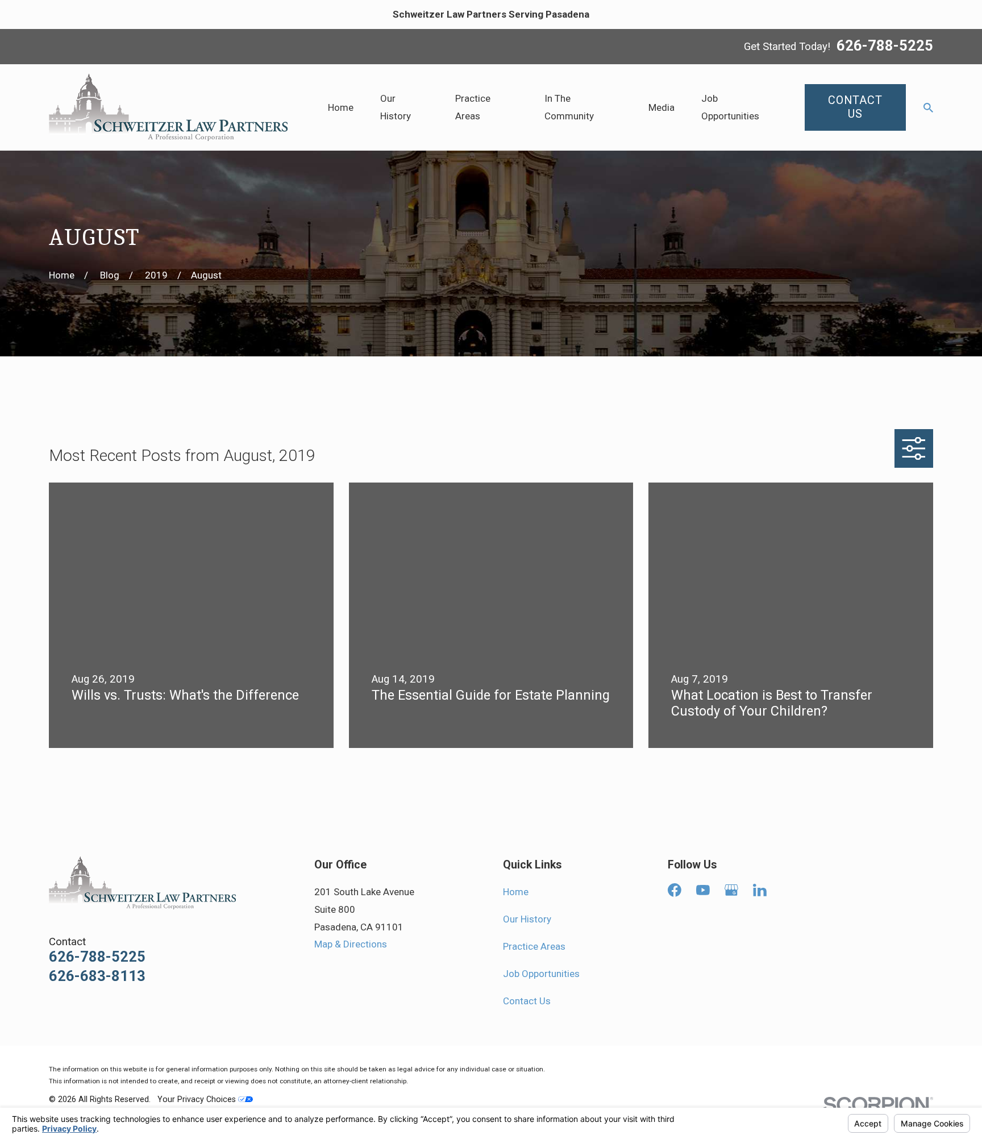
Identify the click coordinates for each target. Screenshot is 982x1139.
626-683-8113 (97, 976)
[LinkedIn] (760, 890)
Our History (527, 919)
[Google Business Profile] (731, 890)
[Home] (168, 107)
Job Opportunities (541, 973)
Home (516, 891)
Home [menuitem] (340, 107)
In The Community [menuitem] (569, 107)
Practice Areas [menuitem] (472, 107)
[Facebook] (674, 890)
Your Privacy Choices (197, 1099)
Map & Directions (350, 944)
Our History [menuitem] (395, 107)
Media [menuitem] (661, 107)
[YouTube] (703, 890)
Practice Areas (534, 946)
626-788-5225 (885, 46)
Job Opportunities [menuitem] (730, 107)
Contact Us (527, 1001)
